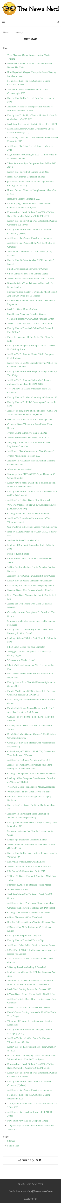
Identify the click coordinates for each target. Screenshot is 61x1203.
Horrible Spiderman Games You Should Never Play (31, 922)
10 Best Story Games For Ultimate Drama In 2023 (30, 278)
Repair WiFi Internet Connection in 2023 (26, 177)
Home (5, 32)
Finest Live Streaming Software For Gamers (27, 269)
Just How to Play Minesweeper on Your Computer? (30, 451)
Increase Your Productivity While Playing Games (30, 419)
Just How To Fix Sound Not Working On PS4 (28, 760)
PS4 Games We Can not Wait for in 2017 (26, 871)
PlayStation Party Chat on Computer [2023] (27, 1121)
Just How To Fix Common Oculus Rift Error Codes (31, 576)
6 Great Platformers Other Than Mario (25, 917)
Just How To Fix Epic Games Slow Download (28, 500)
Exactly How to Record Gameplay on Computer (29, 581)
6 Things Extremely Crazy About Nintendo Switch (30, 319)
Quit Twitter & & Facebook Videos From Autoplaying (32, 527)
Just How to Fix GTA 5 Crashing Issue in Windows (30, 903)
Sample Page (13, 1146)
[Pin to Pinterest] (37, 1160)
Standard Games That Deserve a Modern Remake (30, 590)
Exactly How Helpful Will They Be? (24, 935)
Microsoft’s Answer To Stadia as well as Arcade (29, 885)
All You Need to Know (17, 889)
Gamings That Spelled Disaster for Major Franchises (31, 773)
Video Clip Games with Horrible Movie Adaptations (31, 787)
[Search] (57, 22)
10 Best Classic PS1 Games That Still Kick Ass (29, 866)
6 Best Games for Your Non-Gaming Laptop (27, 274)
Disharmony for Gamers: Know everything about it (30, 585)
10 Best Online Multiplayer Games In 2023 (27, 433)
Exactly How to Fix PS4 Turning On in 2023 (28, 172)
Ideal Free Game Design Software (23, 309)
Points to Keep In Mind (18, 554)
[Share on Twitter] (33, 1160)
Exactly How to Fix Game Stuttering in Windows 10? (32, 397)
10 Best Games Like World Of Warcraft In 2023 (29, 323)
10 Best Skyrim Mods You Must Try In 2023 (28, 437)
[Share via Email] (40, 1160)
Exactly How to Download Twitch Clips (25, 940)
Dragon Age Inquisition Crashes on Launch (27, 840)
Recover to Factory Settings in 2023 (24, 199)
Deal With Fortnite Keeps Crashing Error (26, 862)
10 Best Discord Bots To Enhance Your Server (28, 1007)
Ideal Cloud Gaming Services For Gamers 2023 (29, 989)
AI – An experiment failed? (20, 469)
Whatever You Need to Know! (21, 660)
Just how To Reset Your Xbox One (23, 540)
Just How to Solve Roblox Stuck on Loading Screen (31, 945)
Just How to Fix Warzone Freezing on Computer (29, 238)
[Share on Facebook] (30, 1160)
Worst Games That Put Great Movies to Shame (28, 792)
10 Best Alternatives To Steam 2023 (23, 456)
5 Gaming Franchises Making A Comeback (27, 967)
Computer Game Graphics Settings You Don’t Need (31, 908)
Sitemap (11, 1141)
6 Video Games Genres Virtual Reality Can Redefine (31, 994)
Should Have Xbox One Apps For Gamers (26, 314)
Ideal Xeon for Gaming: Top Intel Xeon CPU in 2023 (32, 124)
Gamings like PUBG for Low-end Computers (28, 513)
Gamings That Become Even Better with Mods (28, 912)
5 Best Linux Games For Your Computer (26, 647)
